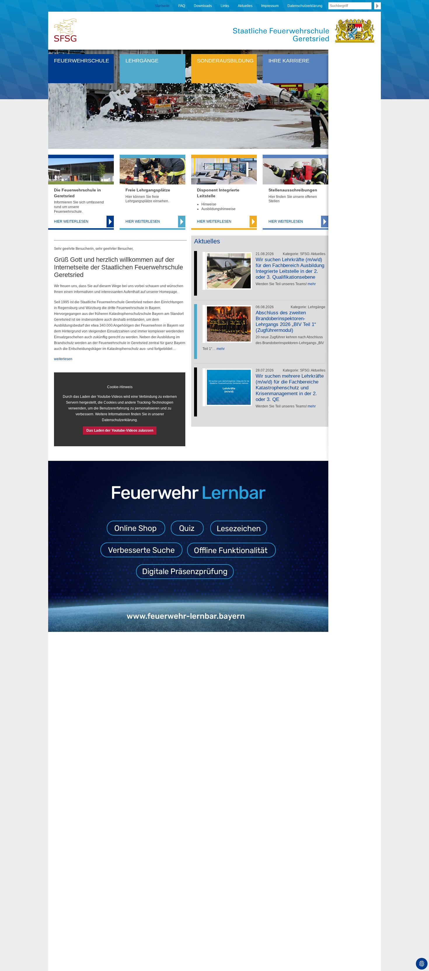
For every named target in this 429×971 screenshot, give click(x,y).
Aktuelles (245, 6)
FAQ (181, 6)
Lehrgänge (141, 60)
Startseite (162, 6)
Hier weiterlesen (71, 221)
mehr (312, 284)
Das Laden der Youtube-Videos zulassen (119, 430)
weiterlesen (63, 359)
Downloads (203, 6)
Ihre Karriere (288, 60)
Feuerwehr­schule (81, 60)
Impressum (270, 6)
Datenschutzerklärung (304, 6)
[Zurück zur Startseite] (65, 29)
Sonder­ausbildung (225, 60)
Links (225, 6)
